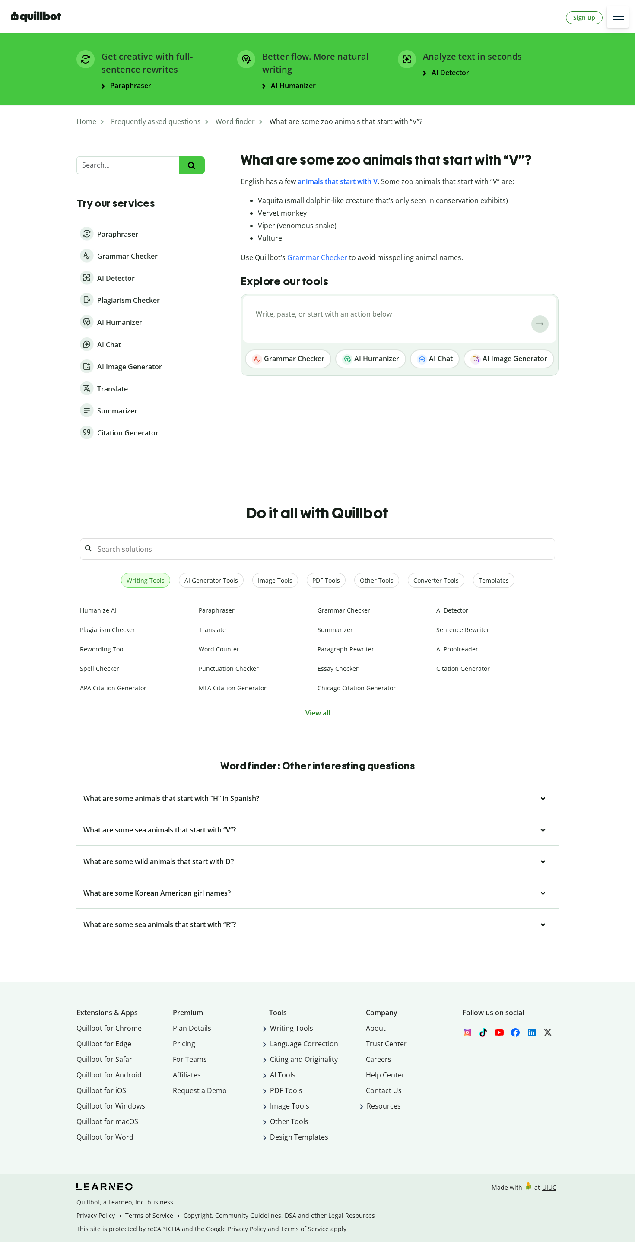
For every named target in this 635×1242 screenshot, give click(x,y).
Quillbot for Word (104, 1137)
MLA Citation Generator (233, 688)
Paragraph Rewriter (346, 649)
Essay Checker (338, 668)
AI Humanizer (375, 358)
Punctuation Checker (229, 668)
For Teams (190, 1059)
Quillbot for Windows (110, 1106)
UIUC (549, 1187)
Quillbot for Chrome (109, 1028)
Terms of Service (149, 1215)
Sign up (584, 17)
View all (317, 713)
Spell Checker (99, 668)
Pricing (184, 1043)
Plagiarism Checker (107, 630)
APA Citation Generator (113, 688)
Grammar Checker (317, 257)
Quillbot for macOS (107, 1121)
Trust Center (386, 1043)
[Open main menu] (618, 17)
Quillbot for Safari (105, 1059)
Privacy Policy (95, 1215)
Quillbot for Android (109, 1075)
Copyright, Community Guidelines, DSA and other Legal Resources (279, 1215)
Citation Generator (463, 668)
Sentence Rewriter (462, 630)
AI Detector (452, 610)
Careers (378, 1059)
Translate (212, 630)
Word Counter (219, 649)
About (376, 1028)
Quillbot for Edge (103, 1043)
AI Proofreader (457, 649)
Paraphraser (217, 610)
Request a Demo (200, 1090)
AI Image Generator (514, 358)
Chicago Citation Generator (357, 688)
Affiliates (187, 1075)
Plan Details (192, 1028)
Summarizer (335, 630)
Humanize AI (98, 610)
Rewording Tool (102, 649)
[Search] (191, 165)
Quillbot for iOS (101, 1090)
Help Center (385, 1075)
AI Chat (440, 358)
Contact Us (384, 1090)
